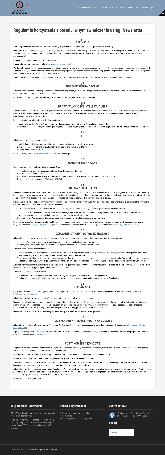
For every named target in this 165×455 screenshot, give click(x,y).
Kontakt (144, 8)
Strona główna (84, 8)
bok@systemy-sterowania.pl (42, 225)
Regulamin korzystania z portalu (75, 413)
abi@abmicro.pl (43, 334)
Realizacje (120, 8)
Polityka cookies (68, 416)
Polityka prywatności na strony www (77, 419)
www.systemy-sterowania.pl (59, 64)
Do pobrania (133, 8)
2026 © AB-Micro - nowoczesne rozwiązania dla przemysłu (33, 450)
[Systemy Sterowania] (19, 8)
